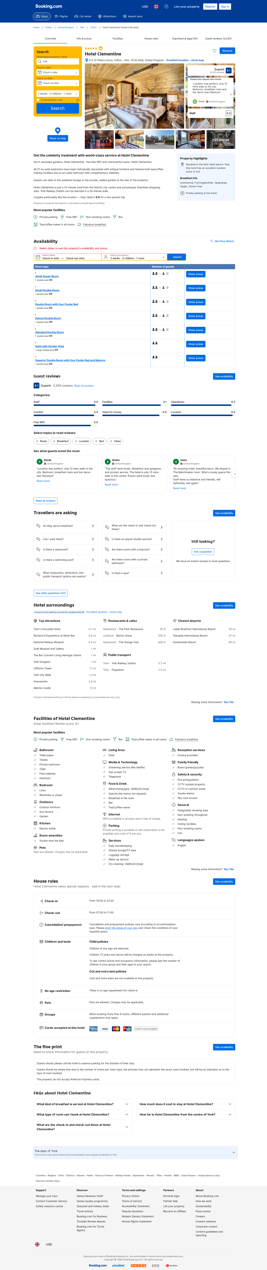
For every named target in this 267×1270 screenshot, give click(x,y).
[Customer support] (166, 6)
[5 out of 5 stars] (91, 48)
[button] (58, 93)
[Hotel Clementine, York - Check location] (86, 60)
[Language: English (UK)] (156, 6)
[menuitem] (42, 16)
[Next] (231, 94)
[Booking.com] (49, 6)
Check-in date (44, 67)
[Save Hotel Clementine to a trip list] (214, 50)
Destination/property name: (52, 56)
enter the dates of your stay (121, 927)
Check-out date (44, 78)
